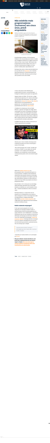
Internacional (17, 17)
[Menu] (40, 8)
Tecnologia (29, 256)
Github (34, 101)
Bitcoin (23, 101)
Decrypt (7, 28)
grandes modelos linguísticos (27, 199)
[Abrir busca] (37, 8)
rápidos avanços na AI (25, 170)
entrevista (27, 70)
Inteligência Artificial (24, 256)
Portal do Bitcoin (25, 5)
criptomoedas (30, 105)
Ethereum (29, 101)
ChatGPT (19, 256)
